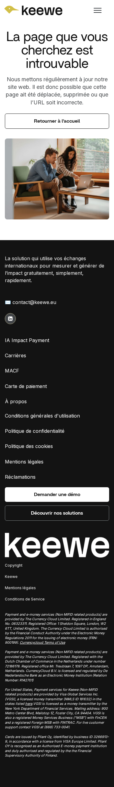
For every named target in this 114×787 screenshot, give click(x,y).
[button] (98, 10)
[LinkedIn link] (10, 318)
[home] (23, 10)
